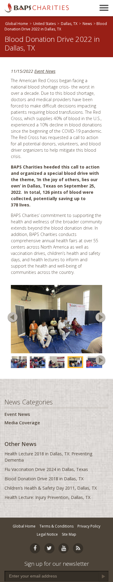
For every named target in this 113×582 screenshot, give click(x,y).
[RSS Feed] (78, 548)
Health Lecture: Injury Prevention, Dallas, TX (47, 497)
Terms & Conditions (56, 526)
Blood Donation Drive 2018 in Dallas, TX (44, 478)
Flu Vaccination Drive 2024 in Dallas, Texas (46, 469)
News (87, 23)
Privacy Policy (88, 526)
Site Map (69, 534)
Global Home (16, 23)
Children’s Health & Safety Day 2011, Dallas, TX (51, 488)
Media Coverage (22, 422)
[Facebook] (35, 548)
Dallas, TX (69, 23)
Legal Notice (47, 534)
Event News (44, 71)
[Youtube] (63, 548)
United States (44, 23)
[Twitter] (49, 548)
